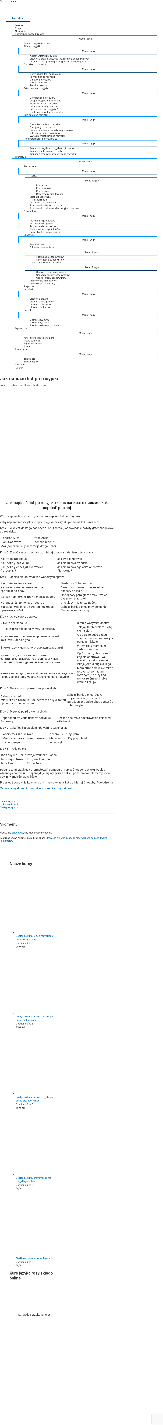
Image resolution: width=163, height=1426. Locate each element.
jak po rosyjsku (8, 385)
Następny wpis (9, 807)
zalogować (17, 832)
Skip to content (8, 1)
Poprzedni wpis (9, 804)
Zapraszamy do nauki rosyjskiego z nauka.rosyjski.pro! (36, 788)
